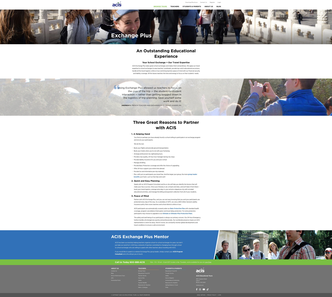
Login (219, 2)
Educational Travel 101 (144, 273)
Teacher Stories (142, 275)
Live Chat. (208, 262)
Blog (218, 6)
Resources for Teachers (144, 285)
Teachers (174, 6)
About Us (208, 6)
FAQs (166, 287)
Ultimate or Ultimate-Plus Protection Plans (177, 213)
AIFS (112, 278)
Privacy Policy (211, 295)
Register (212, 2)
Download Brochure (191, 2)
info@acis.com (200, 285)
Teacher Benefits (142, 282)
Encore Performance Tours (118, 275)
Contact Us (203, 2)
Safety (140, 280)
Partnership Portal (115, 280)
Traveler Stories (169, 273)
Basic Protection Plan (177, 208)
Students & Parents (192, 6)
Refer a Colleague (142, 287)
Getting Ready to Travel (171, 285)
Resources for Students (171, 282)
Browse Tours (160, 6)
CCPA (219, 295)
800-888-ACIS (137, 262)
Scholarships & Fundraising (172, 280)
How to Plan (141, 278)
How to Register (169, 278)
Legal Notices (201, 295)
